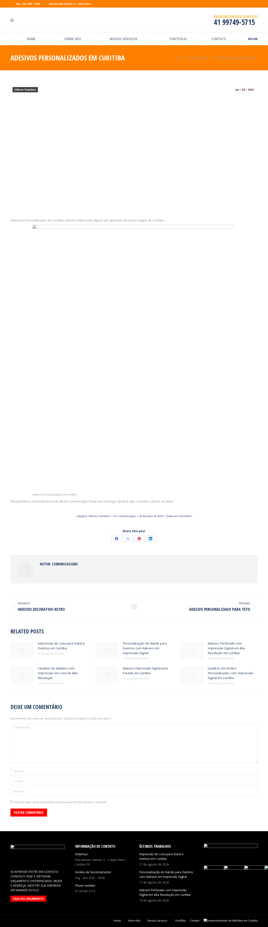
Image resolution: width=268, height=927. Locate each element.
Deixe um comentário (179, 516)
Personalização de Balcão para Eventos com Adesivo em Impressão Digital (145, 648)
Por (124, 516)
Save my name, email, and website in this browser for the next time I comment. (60, 802)
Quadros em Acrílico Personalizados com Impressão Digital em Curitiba (230, 673)
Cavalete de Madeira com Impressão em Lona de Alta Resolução (57, 673)
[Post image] (22, 650)
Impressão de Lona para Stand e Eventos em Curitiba (61, 645)
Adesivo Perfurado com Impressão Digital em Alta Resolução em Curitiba (226, 648)
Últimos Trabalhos (25, 89)
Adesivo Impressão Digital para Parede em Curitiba (145, 670)
